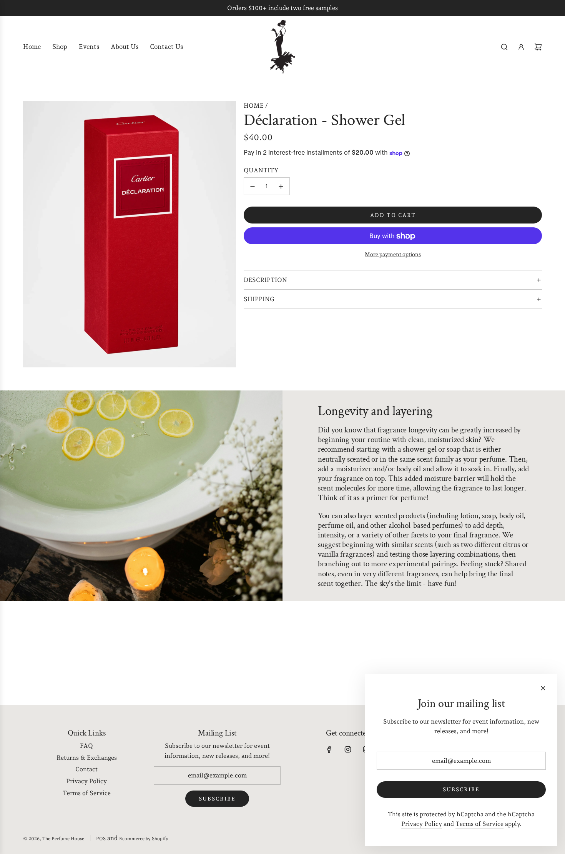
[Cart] (538, 46)
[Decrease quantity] (252, 186)
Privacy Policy (421, 823)
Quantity (261, 170)
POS (101, 838)
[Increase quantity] (281, 186)
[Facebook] (329, 749)
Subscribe (217, 799)
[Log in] (521, 46)
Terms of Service (479, 823)
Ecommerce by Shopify (143, 838)
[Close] (543, 688)
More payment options (393, 255)
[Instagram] (347, 749)
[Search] (504, 46)
